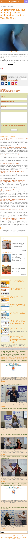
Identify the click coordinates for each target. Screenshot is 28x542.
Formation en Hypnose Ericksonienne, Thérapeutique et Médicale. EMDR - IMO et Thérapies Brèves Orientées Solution (18, 339)
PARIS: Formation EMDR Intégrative (11, 384)
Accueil (2, 6)
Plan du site (14, 540)
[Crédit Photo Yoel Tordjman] (14, 24)
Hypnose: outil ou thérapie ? (7, 163)
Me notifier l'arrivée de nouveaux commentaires (14, 125)
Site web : (3, 106)
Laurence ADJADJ (7, 252)
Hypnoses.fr (14, 2)
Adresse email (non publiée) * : (8, 101)
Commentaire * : (5, 111)
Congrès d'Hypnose (17, 231)
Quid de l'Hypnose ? (9, 6)
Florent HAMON (6, 240)
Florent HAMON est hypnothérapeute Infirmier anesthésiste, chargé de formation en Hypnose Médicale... (18, 244)
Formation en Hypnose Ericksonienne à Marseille (17, 312)
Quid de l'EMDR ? (14, 230)
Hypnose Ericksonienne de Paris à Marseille (17, 288)
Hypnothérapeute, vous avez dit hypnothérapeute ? (12, 171)
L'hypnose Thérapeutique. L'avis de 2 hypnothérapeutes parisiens (18, 281)
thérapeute (3, 89)
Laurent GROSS (6, 265)
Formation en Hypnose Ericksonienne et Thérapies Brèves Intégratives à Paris (17, 321)
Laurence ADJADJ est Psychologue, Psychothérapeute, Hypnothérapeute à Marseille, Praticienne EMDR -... (19, 257)
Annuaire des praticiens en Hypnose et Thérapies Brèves (18, 305)
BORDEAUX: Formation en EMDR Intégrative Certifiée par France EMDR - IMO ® (14, 361)
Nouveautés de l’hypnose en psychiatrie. (10, 147)
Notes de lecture (24, 231)
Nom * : (3, 96)
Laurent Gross (4, 74)
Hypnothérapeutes (6, 238)
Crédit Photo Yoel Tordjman (14, 51)
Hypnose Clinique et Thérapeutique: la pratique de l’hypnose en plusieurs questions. (12, 181)
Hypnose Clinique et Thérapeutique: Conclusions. (12, 154)
